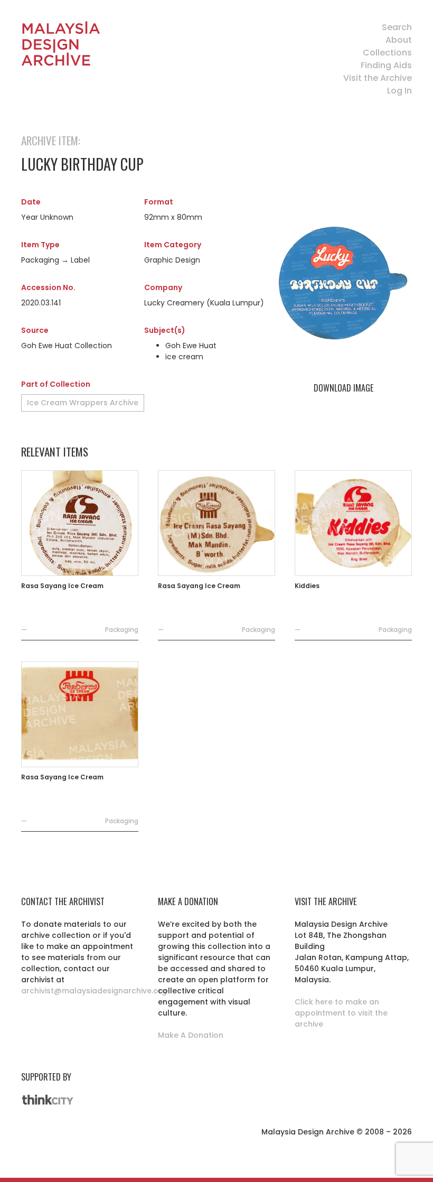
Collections (387, 52)
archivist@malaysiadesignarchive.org (94, 990)
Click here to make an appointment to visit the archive (341, 1013)
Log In (399, 91)
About (398, 40)
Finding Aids (386, 65)
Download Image (343, 387)
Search (397, 27)
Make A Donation (190, 1035)
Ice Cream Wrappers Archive (82, 402)
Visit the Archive (377, 78)
